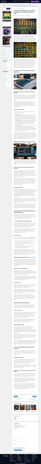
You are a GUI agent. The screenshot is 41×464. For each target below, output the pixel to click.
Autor (16, 15)
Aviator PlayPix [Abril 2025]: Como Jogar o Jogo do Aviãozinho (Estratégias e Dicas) (7, 58)
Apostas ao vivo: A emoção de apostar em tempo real (16, 411)
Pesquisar (4, 7)
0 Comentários (24, 15)
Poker (4, 83)
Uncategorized (5, 86)
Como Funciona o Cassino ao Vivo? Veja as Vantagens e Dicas (33, 411)
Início (4, 5)
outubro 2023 (5, 69)
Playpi (26, 360)
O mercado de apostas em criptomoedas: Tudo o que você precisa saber (32, 399)
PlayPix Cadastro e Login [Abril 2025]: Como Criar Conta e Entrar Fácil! (6, 55)
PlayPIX (4, 80)
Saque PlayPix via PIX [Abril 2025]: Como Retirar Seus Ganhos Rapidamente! (7, 53)
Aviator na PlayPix (6, 76)
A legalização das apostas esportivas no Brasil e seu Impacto (27, 411)
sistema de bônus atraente (19, 353)
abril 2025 (5, 62)
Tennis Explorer (30, 183)
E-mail (15, 440)
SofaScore (24, 176)
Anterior (16, 396)
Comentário (15, 428)
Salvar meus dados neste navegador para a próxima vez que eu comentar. (19, 448)
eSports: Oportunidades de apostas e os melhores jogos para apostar (18, 398)
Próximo (34, 396)
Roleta (4, 84)
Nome (15, 437)
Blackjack (5, 77)
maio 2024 (5, 65)
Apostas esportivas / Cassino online (9, 5)
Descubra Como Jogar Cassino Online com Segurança (22, 411)
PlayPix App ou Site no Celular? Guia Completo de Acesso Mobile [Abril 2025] (7, 50)
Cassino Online (31, 257)
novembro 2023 (6, 68)
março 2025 (5, 63)
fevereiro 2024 (5, 67)
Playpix (15, 221)
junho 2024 (5, 64)
